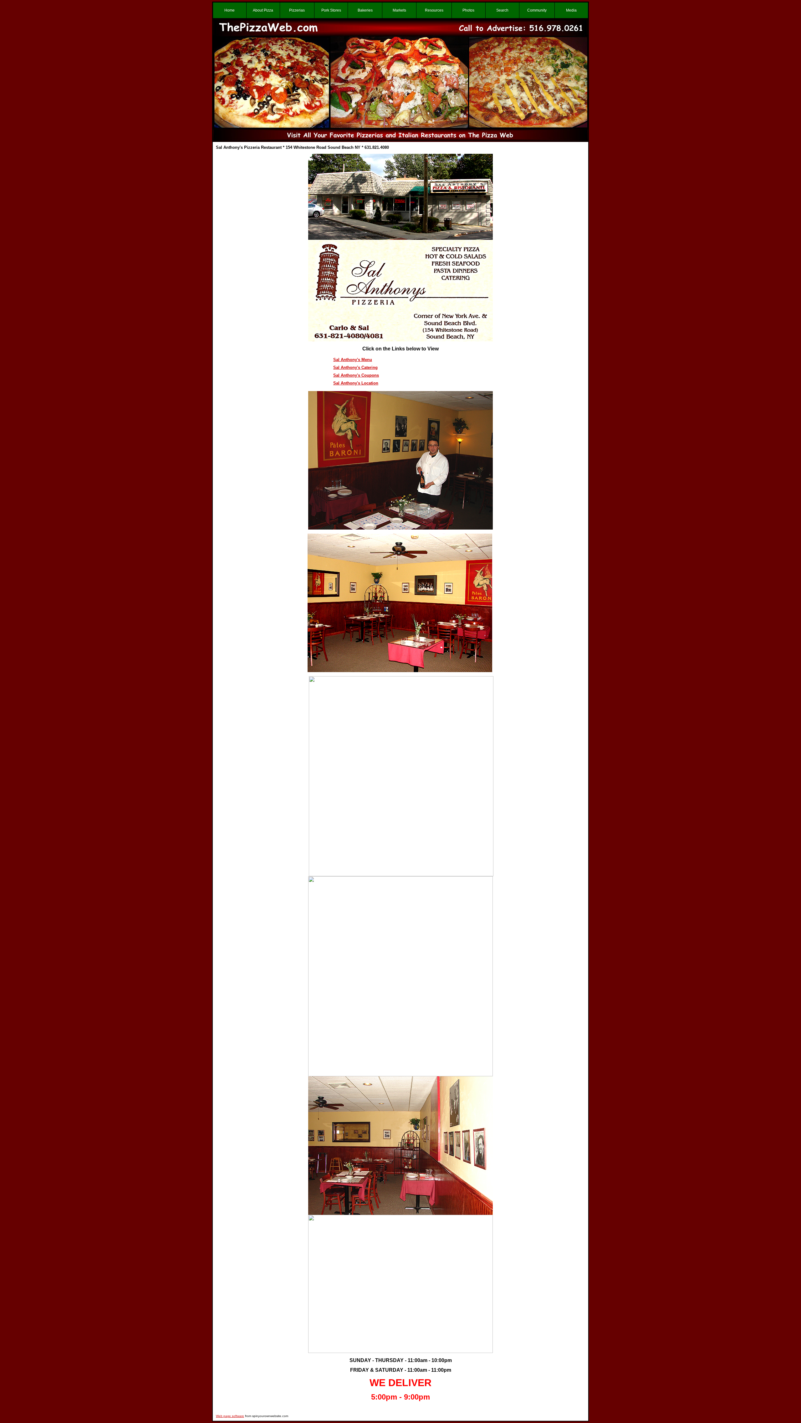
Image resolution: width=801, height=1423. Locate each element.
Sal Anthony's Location (355, 383)
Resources (434, 10)
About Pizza (263, 10)
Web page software (230, 1416)
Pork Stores (331, 10)
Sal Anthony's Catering (355, 367)
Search (502, 10)
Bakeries (365, 10)
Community (537, 10)
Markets (399, 10)
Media (571, 10)
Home (229, 10)
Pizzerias (297, 10)
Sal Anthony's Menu (352, 359)
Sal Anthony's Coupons (356, 375)
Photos (468, 10)
